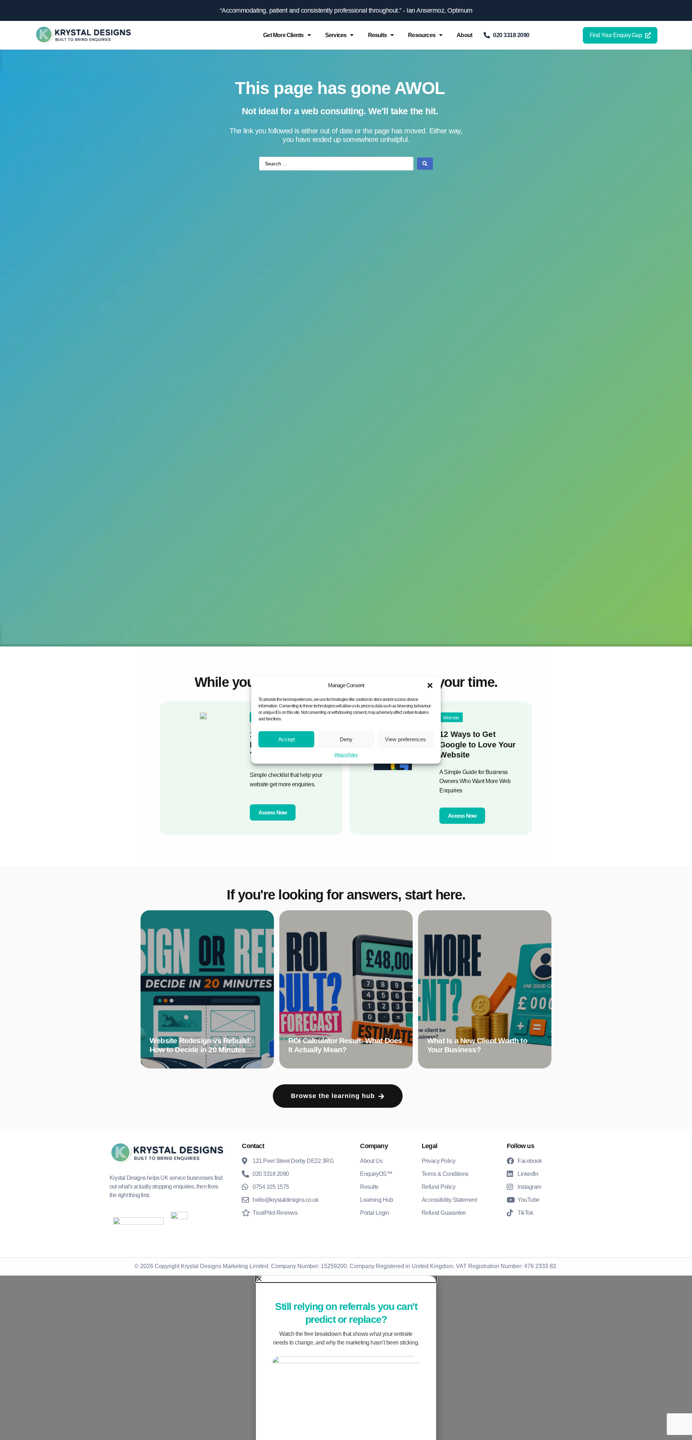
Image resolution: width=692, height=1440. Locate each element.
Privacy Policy (346, 754)
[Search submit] (425, 163)
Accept (286, 739)
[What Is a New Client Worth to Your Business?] (484, 989)
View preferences (405, 739)
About (464, 35)
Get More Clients (283, 35)
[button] (430, 685)
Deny (346, 739)
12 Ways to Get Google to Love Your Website (477, 744)
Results (377, 35)
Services (336, 35)
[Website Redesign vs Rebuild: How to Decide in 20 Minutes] (207, 989)
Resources (421, 35)
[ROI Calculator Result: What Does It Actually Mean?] (346, 989)
